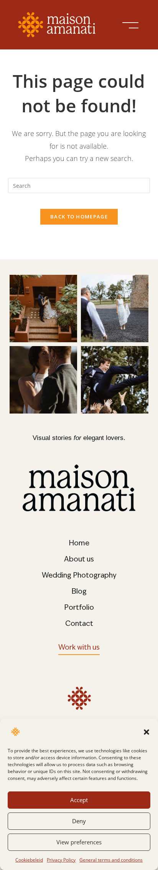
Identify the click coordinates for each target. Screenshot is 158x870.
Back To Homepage (79, 216)
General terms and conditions (111, 860)
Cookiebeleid (29, 860)
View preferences (79, 842)
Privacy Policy (61, 860)
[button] (146, 732)
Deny (79, 821)
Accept (79, 800)
